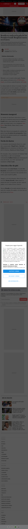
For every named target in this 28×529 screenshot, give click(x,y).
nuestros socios (21, 248)
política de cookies (8, 261)
